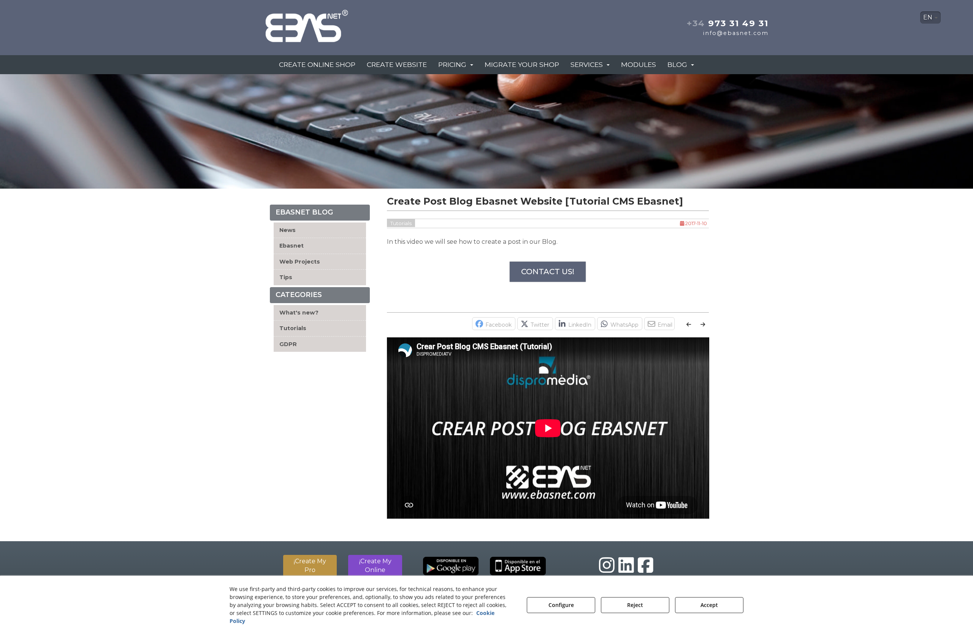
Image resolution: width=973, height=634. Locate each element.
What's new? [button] (299, 312)
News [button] (287, 230)
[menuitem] (930, 17)
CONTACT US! (547, 271)
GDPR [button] (288, 344)
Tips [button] (285, 277)
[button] (333, 24)
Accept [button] (709, 605)
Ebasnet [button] (291, 245)
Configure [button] (561, 605)
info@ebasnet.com (736, 33)
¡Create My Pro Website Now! (310, 570)
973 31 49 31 (728, 23)
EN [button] (928, 17)
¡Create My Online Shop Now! (375, 570)
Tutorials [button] (292, 328)
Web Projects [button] (299, 261)
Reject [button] (635, 605)
